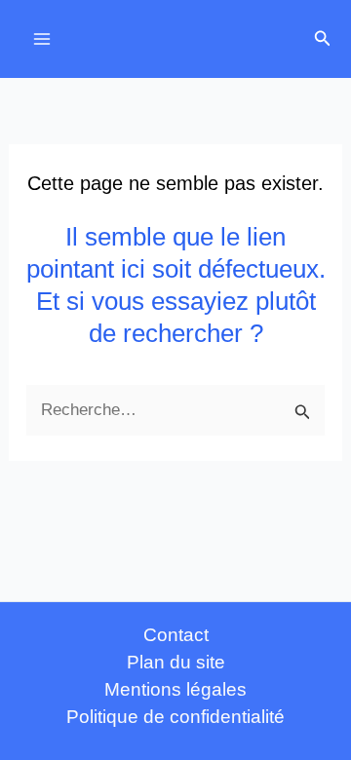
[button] (323, 39)
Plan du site (176, 662)
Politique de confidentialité (175, 716)
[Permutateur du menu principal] (42, 39)
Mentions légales (175, 689)
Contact (176, 635)
